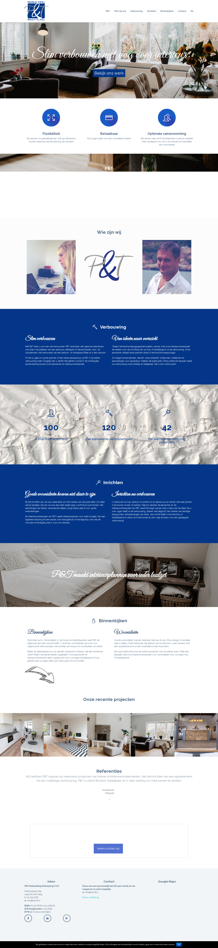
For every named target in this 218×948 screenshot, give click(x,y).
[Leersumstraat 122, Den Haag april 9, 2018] (22, 735)
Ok (179, 945)
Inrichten (151, 11)
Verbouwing (136, 11)
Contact (182, 11)
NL (192, 11)
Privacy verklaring (90, 897)
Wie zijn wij (120, 11)
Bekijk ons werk (109, 73)
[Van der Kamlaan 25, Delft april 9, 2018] (65, 735)
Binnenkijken (167, 11)
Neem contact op (108, 848)
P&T (108, 11)
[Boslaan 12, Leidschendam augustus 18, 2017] (109, 735)
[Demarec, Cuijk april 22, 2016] (196, 735)
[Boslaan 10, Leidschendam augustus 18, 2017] (152, 735)
